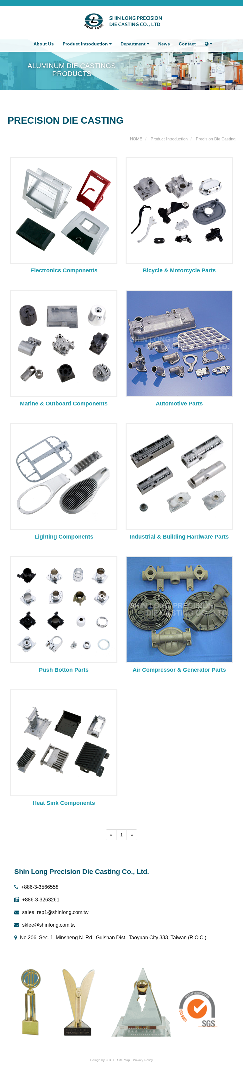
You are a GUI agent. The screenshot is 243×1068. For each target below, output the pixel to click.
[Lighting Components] (63, 476)
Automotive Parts (179, 403)
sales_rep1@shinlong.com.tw (55, 912)
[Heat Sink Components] (63, 742)
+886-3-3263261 (40, 899)
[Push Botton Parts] (63, 609)
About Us (44, 43)
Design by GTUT (102, 1060)
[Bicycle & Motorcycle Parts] (179, 209)
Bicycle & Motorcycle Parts (179, 270)
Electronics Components (63, 270)
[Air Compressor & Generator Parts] (179, 609)
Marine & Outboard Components (64, 403)
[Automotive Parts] (179, 342)
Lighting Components (63, 537)
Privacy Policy (143, 1060)
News (164, 43)
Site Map (123, 1060)
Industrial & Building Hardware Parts (179, 537)
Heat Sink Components (64, 803)
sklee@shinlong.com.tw (48, 925)
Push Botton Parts (64, 670)
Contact (187, 43)
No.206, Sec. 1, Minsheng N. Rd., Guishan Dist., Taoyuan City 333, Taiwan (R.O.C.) (112, 937)
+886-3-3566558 (39, 887)
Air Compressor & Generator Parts (179, 670)
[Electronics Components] (63, 209)
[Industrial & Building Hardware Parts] (179, 476)
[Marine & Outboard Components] (63, 342)
